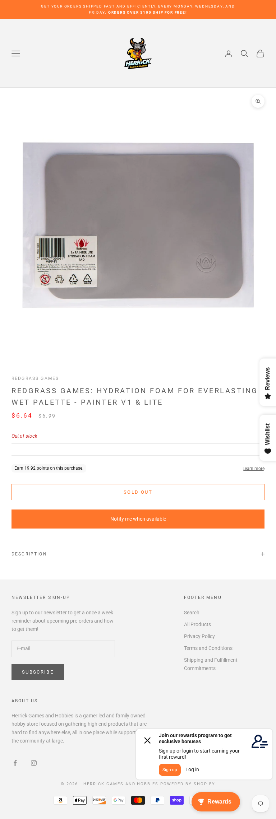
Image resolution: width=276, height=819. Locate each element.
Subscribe (38, 672)
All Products (197, 624)
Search (191, 612)
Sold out (138, 492)
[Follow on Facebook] (15, 763)
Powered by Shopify (187, 784)
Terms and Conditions (208, 648)
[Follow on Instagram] (33, 763)
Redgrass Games (35, 378)
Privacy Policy (199, 636)
